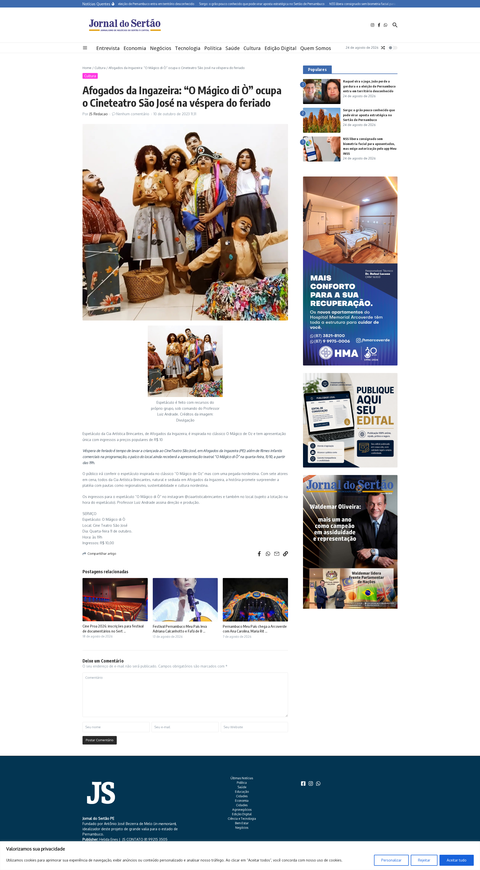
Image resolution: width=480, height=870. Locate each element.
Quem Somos (315, 48)
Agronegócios (242, 810)
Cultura (252, 48)
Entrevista (108, 48)
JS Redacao (98, 114)
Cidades (242, 796)
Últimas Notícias (241, 778)
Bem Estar (241, 823)
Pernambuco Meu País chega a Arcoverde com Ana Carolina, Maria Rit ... (255, 629)
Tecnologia (187, 48)
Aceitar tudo (456, 860)
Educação (242, 792)
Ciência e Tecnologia (242, 818)
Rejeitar (424, 860)
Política (213, 48)
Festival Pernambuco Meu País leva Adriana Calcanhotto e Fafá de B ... (180, 629)
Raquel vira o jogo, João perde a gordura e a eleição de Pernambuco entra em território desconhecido (369, 86)
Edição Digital (280, 48)
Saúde (233, 48)
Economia (135, 48)
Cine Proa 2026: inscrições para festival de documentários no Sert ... (113, 628)
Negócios (160, 48)
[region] (240, 855)
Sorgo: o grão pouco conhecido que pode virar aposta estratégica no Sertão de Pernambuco (369, 115)
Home (87, 68)
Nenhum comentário (132, 114)
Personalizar (391, 860)
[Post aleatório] (383, 48)
